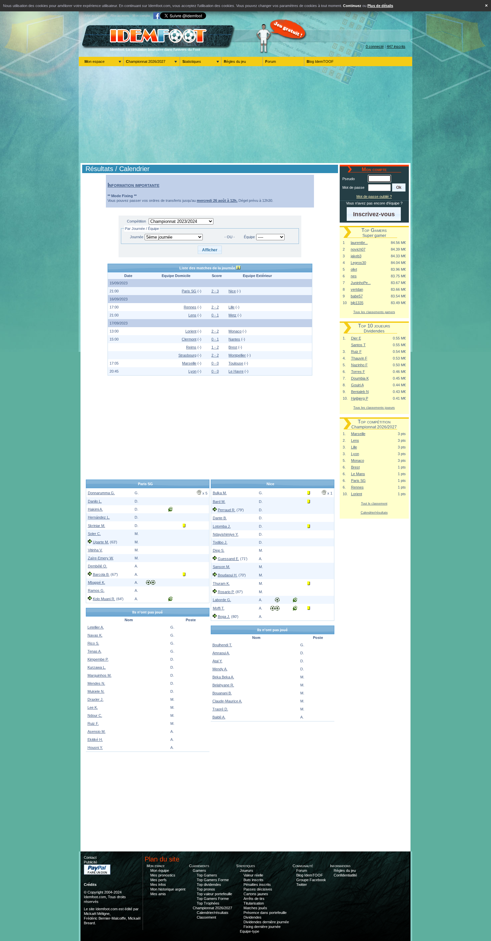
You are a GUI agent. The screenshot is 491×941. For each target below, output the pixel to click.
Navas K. (95, 635)
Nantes (234, 339)
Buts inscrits (253, 880)
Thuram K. (221, 583)
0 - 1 (215, 315)
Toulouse (235, 363)
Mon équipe (159, 870)
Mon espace (95, 61)
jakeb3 (356, 256)
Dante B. (220, 518)
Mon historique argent (167, 889)
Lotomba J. (222, 526)
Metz (232, 315)
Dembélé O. (97, 566)
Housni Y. (95, 748)
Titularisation (253, 903)
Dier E (356, 338)
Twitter (301, 885)
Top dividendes (209, 885)
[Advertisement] (245, 114)
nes (354, 276)
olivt (354, 269)
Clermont (189, 339)
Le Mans (358, 474)
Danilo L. (95, 501)
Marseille (189, 363)
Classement (206, 917)
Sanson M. (221, 567)
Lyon (192, 371)
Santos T (358, 345)
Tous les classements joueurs (374, 407)
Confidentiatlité (345, 875)
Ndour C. (95, 715)
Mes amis (158, 894)
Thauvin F (359, 358)
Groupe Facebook (311, 880)
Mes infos (158, 885)
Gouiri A (357, 385)
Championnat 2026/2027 (145, 61)
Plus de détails (380, 6)
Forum (270, 61)
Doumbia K (360, 378)
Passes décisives (257, 889)
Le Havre (235, 371)
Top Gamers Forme (213, 880)
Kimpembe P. (98, 659)
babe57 (357, 296)
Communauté (303, 866)
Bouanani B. (222, 693)
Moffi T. (218, 608)
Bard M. (219, 502)
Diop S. (218, 550)
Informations (340, 866)
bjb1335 (357, 303)
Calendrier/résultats (374, 512)
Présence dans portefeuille (265, 913)
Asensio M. (97, 731)
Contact (90, 857)
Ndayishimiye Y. (225, 534)
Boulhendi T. (222, 645)
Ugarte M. (101, 542)
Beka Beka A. (223, 677)
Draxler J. (96, 699)
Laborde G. (222, 600)
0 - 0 (215, 363)
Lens (192, 315)
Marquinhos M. (100, 675)
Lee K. (93, 707)
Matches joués (255, 908)
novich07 (358, 249)
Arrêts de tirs (254, 899)
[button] (210, 250)
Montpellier (237, 355)
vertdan (357, 289)
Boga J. (224, 617)
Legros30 (358, 263)
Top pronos (206, 889)
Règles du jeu (235, 61)
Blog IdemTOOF (320, 61)
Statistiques (191, 61)
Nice (232, 291)
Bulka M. (220, 493)
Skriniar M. (96, 526)
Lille (231, 307)
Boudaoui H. (227, 575)
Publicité (90, 862)
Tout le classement (374, 503)
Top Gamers (207, 875)
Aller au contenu (96, 15)
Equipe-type (249, 931)
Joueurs (246, 870)
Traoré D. (220, 709)
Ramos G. (96, 590)
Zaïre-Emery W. (101, 558)
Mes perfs (158, 880)
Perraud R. (226, 510)
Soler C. (94, 534)
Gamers (199, 870)
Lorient (190, 331)
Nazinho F (359, 365)
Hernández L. (99, 517)
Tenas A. (95, 651)
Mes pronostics (162, 875)
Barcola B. (101, 574)
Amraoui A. (221, 653)
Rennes (190, 307)
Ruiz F (356, 352)
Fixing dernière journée (262, 927)
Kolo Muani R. (104, 599)
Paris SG (189, 291)
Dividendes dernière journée (266, 922)
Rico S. (93, 643)
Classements (199, 866)
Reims (191, 347)
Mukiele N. (96, 691)
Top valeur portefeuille (214, 894)
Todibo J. (220, 542)
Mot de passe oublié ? (374, 196)
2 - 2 (215, 307)
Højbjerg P (359, 398)
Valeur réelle (253, 875)
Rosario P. (226, 592)
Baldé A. (218, 717)
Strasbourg (187, 355)
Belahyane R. (223, 685)
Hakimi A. (95, 509)
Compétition (136, 221)
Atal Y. (217, 661)
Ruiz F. (93, 723)
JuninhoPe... (361, 283)
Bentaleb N (360, 392)
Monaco (234, 331)
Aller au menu (119, 15)
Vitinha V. (95, 550)
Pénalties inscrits (257, 885)
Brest (232, 347)
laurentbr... (359, 243)
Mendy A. (219, 669)
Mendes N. (96, 683)
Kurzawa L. (97, 667)
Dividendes (252, 917)
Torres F (358, 372)
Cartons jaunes (255, 894)
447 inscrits (396, 46)
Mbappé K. (96, 582)
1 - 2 (215, 347)
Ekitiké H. (95, 739)
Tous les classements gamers (374, 312)
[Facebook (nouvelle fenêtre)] (156, 15)
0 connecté (375, 46)
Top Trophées (208, 903)
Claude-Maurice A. (227, 701)
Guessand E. (228, 559)
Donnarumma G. (101, 493)
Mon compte (141, 15)
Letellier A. (96, 627)
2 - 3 (215, 291)
